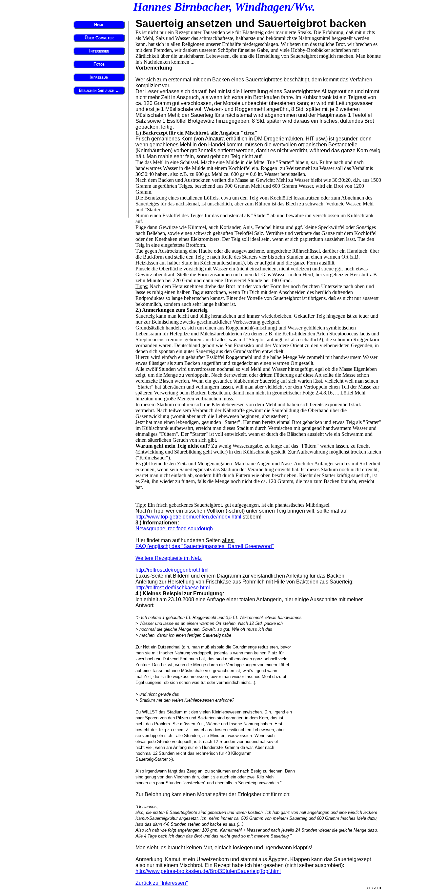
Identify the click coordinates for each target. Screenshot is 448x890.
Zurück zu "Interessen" (161, 883)
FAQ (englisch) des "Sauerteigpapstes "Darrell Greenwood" (204, 546)
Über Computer (99, 37)
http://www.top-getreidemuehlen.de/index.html (188, 516)
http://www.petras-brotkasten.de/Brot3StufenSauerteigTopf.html (208, 871)
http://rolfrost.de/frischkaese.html (172, 587)
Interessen (99, 51)
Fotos (99, 64)
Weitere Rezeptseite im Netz (168, 558)
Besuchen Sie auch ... (99, 90)
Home (99, 24)
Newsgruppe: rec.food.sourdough (174, 528)
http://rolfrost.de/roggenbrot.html (172, 570)
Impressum (99, 77)
